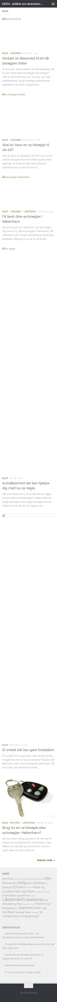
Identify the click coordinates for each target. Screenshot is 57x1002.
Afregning (17, 879)
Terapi (28, 912)
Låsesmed (15, 53)
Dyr (46, 883)
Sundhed (8, 912)
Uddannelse (10, 916)
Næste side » (46, 860)
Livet (33, 896)
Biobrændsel (9, 883)
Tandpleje (19, 912)
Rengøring (8, 908)
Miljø (19, 904)
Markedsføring (9, 904)
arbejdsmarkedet (28, 879)
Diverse (38, 883)
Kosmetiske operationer (16, 895)
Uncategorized (29, 916)
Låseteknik (30, 211)
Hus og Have (24, 891)
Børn (30, 883)
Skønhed (26, 908)
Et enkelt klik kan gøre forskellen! (28, 750)
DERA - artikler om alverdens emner (22, 3)
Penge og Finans (28, 904)
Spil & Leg (39, 908)
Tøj (41, 912)
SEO (16, 908)
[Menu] (53, 4)
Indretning (39, 892)
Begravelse (40, 879)
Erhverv (15, 823)
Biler (5, 53)
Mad (46, 900)
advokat (7, 878)
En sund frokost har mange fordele (23, 972)
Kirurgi (46, 892)
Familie (29, 887)
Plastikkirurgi (43, 903)
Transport (34, 912)
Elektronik (7, 887)
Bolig (22, 882)
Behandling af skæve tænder (20, 965)
